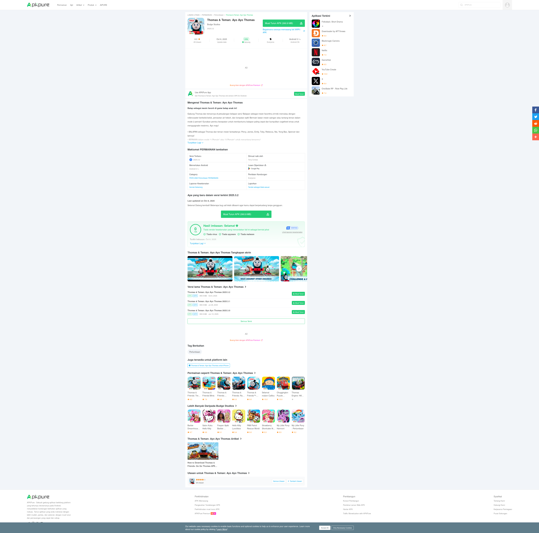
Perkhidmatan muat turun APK (207, 509)
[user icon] (507, 5)
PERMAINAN (207, 15)
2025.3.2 (196, 159)
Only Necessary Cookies (342, 528)
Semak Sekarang (196, 187)
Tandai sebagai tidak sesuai (259, 187)
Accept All (325, 528)
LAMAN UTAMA (194, 15)
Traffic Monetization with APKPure (357, 513)
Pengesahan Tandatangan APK (207, 505)
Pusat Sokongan (500, 513)
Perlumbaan (219, 15)
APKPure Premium (202, 513)
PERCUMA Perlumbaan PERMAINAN (203, 178)
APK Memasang (201, 500)
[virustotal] (237, 225)
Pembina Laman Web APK (354, 505)
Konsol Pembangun (351, 500)
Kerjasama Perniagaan (503, 509)
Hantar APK (348, 509)
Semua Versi (246, 321)
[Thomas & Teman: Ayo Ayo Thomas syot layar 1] (303, 268)
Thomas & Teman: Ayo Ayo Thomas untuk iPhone (210, 365)
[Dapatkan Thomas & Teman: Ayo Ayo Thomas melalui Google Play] (254, 168)
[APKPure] (38, 5)
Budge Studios (213, 24)
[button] (246, 40)
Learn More (222, 529)
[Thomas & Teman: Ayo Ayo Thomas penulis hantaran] (256, 268)
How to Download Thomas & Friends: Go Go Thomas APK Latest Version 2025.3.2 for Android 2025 (201, 464)
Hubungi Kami (499, 505)
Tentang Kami (499, 500)
